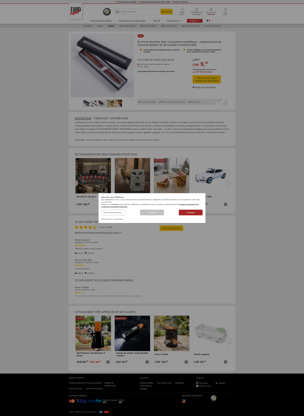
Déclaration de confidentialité (112, 219)
